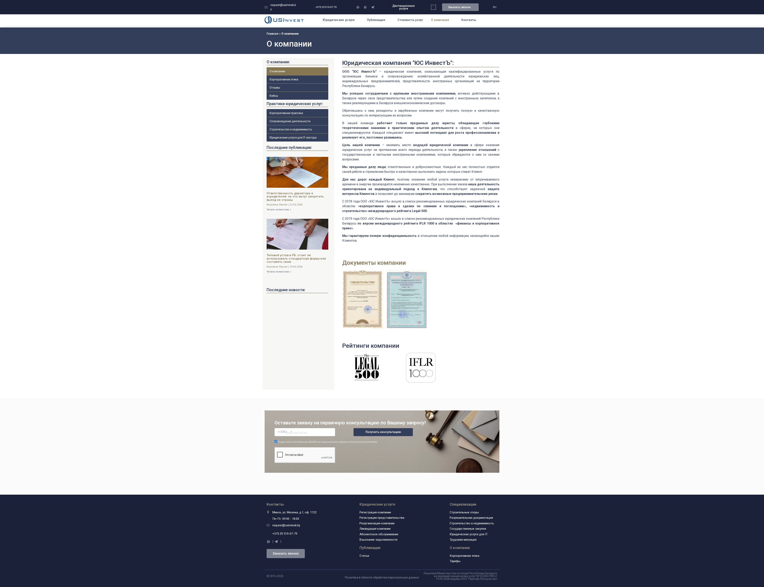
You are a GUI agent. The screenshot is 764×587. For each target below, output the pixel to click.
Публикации (376, 20)
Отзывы (275, 87)
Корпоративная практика (286, 113)
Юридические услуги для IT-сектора (293, 137)
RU (494, 7)
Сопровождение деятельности (290, 121)
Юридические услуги (339, 20)
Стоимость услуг (410, 20)
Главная (272, 33)
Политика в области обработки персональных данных (382, 577)
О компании (460, 548)
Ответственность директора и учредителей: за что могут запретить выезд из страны (295, 196)
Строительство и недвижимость (291, 129)
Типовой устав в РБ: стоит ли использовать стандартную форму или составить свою (296, 258)
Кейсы (274, 95)
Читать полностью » (279, 209)
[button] (403, 7)
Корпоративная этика (284, 79)
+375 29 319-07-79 (326, 7)
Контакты (468, 20)
